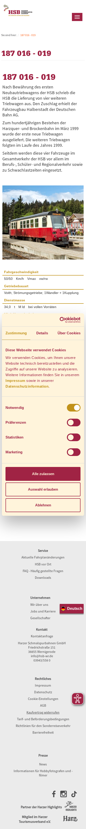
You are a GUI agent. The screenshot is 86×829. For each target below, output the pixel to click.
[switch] (74, 422)
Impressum (15, 381)
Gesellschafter (40, 618)
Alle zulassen (43, 474)
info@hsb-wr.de (42, 656)
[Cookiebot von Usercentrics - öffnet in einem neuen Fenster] (61, 320)
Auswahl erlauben (43, 489)
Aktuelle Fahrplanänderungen (43, 557)
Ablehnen (43, 505)
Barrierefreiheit (43, 732)
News (43, 764)
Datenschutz (43, 692)
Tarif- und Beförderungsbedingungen (43, 719)
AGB (43, 705)
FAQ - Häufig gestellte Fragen (43, 571)
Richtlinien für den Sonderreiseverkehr (43, 726)
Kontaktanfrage (42, 636)
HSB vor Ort (43, 564)
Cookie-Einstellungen (43, 699)
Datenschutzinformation (26, 386)
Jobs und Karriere (43, 611)
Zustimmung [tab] (16, 333)
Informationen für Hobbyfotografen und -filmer (43, 773)
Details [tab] (42, 333)
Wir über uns (39, 604)
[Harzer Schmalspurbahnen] (18, 19)
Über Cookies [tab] (69, 333)
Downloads (43, 577)
